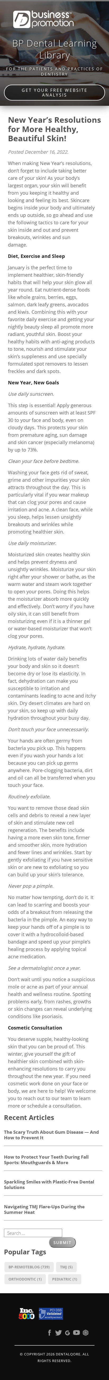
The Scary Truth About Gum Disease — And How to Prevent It (51, 1134)
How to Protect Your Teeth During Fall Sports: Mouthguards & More (46, 1159)
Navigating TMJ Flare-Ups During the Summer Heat (44, 1209)
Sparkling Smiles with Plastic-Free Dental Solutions (49, 1184)
